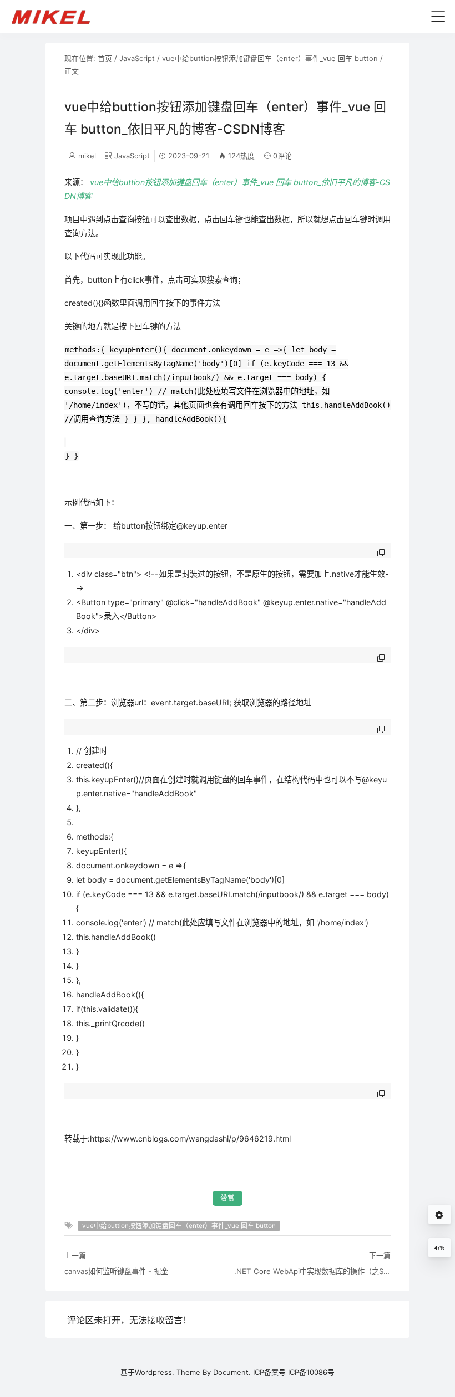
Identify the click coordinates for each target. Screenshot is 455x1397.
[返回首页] (56, 16)
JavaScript (137, 58)
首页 (105, 58)
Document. (232, 1372)
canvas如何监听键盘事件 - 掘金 (116, 1271)
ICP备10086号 (311, 1372)
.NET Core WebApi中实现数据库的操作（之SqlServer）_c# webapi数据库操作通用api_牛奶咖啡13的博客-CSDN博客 (312, 1271)
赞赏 (227, 1198)
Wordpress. (154, 1372)
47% (439, 1248)
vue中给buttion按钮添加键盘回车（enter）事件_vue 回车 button (270, 58)
